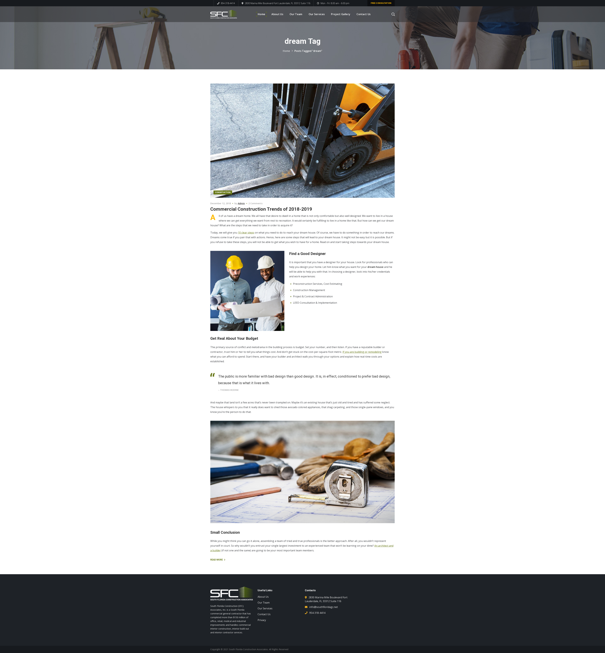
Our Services (265, 608)
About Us (263, 596)
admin (241, 203)
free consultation (381, 3)
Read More (216, 559)
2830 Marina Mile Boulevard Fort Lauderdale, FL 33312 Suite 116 (277, 3)
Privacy (262, 620)
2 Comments (255, 203)
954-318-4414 (227, 3)
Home (286, 51)
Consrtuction (222, 192)
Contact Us (264, 614)
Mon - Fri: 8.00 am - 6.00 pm (335, 3)
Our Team (264, 602)
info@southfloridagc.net (323, 607)
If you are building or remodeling (362, 352)
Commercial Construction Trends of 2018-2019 (261, 209)
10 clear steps (246, 232)
